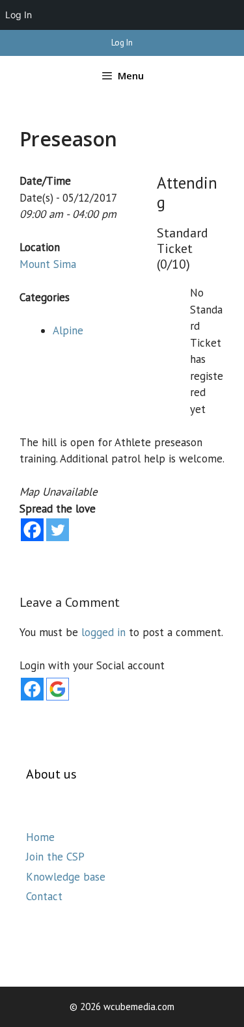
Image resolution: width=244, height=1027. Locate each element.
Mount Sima (48, 264)
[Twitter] (57, 529)
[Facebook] (32, 529)
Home (40, 837)
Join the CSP (55, 856)
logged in (103, 632)
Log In (122, 42)
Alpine (68, 330)
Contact (44, 896)
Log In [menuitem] (18, 14)
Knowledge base (65, 877)
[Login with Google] (57, 689)
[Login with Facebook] (32, 689)
